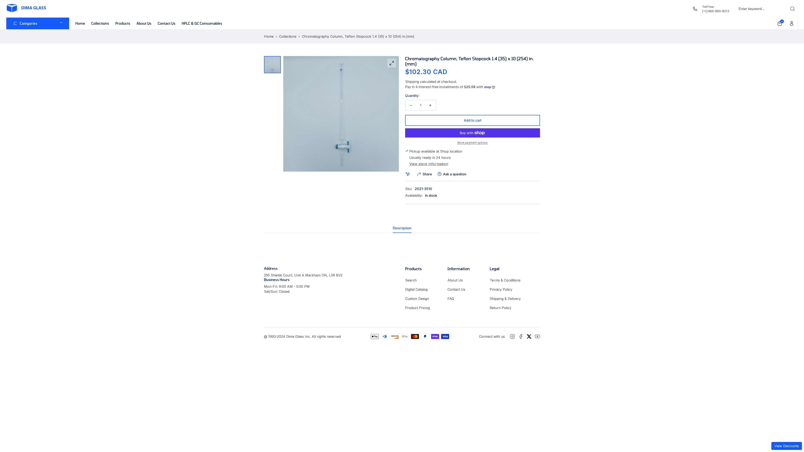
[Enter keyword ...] (792, 8)
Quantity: (412, 96)
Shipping (412, 82)
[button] (780, 23)
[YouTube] (537, 336)
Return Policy (500, 308)
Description (402, 228)
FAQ (450, 299)
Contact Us (456, 289)
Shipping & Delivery (505, 299)
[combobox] (760, 8)
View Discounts (786, 446)
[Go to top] (792, 426)
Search (411, 280)
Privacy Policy (501, 289)
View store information (428, 164)
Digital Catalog (416, 289)
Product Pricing (417, 308)
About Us (455, 280)
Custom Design (417, 299)
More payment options (472, 142)
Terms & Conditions (505, 280)
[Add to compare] (408, 174)
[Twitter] (529, 336)
